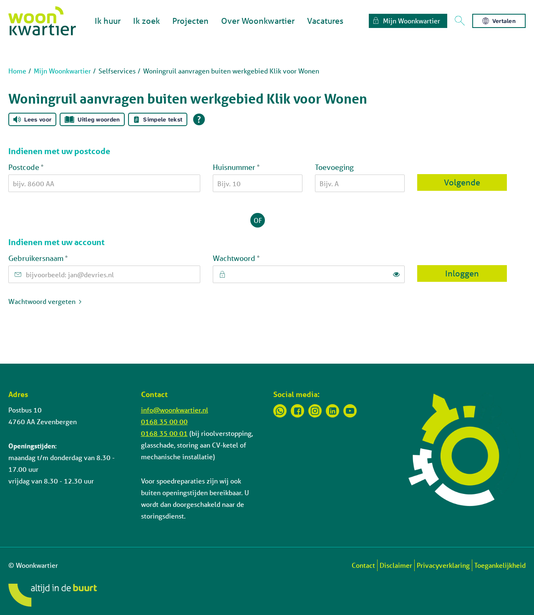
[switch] (396, 274)
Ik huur (108, 20)
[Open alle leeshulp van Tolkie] (199, 119)
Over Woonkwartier (258, 20)
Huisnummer (253, 167)
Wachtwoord (253, 258)
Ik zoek (146, 20)
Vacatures (325, 20)
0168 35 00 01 (164, 433)
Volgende (462, 182)
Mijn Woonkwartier (62, 70)
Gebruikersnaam (54, 258)
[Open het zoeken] (459, 21)
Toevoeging (334, 167)
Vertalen (504, 21)
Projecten (190, 20)
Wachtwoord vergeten (42, 301)
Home (17, 70)
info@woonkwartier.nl (174, 409)
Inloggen (462, 273)
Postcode (42, 167)
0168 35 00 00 (164, 421)
